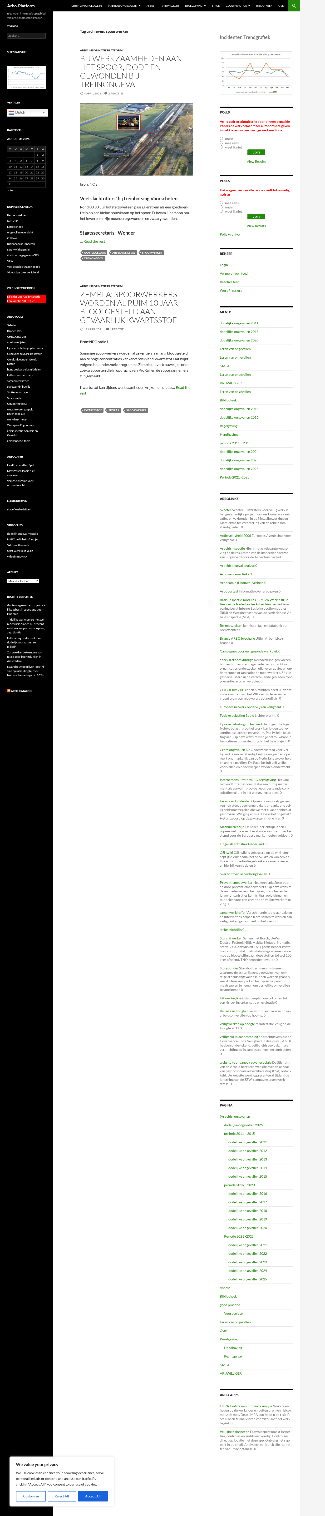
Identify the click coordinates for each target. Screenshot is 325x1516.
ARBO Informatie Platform (101, 50)
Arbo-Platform (21, 5)
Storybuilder (229, 968)
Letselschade (15, 226)
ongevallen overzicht (20, 232)
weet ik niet (233, 147)
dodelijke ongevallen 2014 (247, 1168)
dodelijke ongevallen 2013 (239, 409)
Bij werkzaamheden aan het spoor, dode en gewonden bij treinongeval (131, 71)
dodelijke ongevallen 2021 (247, 1245)
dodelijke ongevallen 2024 (239, 451)
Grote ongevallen (232, 750)
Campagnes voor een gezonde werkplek (249, 651)
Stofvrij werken (231, 938)
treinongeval (94, 258)
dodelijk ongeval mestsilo (22, 533)
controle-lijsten (16, 342)
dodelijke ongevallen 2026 (239, 469)
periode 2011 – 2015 (235, 443)
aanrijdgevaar (95, 252)
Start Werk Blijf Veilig (20, 551)
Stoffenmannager (18, 392)
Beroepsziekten (231, 625)
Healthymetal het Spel (20, 465)
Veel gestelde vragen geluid (23, 266)
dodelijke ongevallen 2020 (239, 340)
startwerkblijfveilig (18, 386)
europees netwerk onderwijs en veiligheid (250, 707)
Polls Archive (230, 234)
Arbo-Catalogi (21, 690)
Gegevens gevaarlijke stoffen (24, 354)
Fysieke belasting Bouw (237, 715)
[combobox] (26, 36)
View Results (256, 161)
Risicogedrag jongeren (21, 244)
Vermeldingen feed (234, 273)
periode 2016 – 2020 (239, 1185)
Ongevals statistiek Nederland (242, 844)
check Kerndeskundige (236, 660)
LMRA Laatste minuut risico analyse (246, 1406)
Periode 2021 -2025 (234, 477)
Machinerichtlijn (232, 827)
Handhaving (229, 434)
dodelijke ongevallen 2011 (239, 323)
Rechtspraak (233, 1356)
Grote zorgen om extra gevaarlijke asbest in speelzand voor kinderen (26, 609)
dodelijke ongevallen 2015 (247, 1176)
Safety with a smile (18, 249)
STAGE (216, 5)
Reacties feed (229, 282)
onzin (229, 139)
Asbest (151, 5)
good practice (236, 5)
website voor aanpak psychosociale (245, 1062)
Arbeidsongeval (123, 252)
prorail (114, 410)
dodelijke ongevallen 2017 (239, 332)
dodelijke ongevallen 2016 (239, 417)
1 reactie (117, 329)
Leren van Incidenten (235, 801)
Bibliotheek (264, 5)
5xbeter (225, 510)
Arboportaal (229, 591)
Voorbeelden (233, 1313)
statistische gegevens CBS (23, 255)
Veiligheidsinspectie (234, 1432)
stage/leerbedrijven (19, 509)
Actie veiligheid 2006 (235, 535)
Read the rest (94, 241)
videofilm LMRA (17, 556)
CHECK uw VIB (231, 690)
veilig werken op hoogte (237, 1024)
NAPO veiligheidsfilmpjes (23, 539)
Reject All (62, 1496)
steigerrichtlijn (231, 930)
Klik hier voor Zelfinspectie (23, 296)
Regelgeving (193, 5)
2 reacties (115, 93)
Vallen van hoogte (233, 1011)
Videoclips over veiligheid (23, 272)
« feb (11, 190)
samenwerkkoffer (233, 912)
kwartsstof (93, 410)
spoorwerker (152, 252)
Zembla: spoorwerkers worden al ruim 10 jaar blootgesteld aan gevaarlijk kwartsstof (129, 307)
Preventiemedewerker (236, 882)
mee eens (232, 143)
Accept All (93, 1496)
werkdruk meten (17, 419)
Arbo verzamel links (234, 574)
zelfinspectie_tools (18, 441)
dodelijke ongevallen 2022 (247, 1253)
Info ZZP (12, 221)
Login (224, 265)
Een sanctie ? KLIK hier (21, 301)
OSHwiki (226, 852)
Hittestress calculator (20, 375)
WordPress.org (231, 290)
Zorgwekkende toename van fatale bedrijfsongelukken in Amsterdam (24, 657)
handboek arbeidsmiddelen (24, 369)
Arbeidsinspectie (232, 548)
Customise (31, 1496)
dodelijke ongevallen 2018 (247, 1211)
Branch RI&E (15, 331)
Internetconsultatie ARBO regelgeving (248, 780)
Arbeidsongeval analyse (237, 565)
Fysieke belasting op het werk (241, 724)
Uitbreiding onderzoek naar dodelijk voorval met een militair (24, 642)
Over (281, 5)
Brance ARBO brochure (237, 638)
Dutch (19, 112)
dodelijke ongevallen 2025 (239, 460)
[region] (62, 1481)
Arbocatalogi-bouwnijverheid (242, 583)
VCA (10, 261)
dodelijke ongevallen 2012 (247, 1151)
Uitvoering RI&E (232, 998)
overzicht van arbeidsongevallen (243, 874)
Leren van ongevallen (86, 5)
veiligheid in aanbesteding (239, 1037)
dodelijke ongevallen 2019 (247, 1219)
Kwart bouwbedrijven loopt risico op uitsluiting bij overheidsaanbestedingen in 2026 (26, 671)
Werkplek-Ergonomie (20, 425)
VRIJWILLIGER (170, 5)
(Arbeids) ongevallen (122, 5)
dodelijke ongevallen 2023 (247, 1262)
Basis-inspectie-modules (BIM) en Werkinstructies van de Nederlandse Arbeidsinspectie (254, 602)
